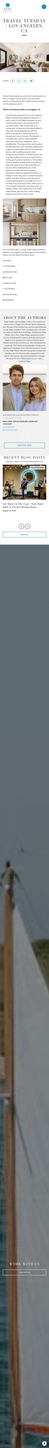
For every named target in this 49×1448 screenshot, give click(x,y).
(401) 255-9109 (8, 427)
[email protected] (10, 272)
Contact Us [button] (24, 1272)
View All (25, 535)
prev (21, 436)
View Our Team (24, 445)
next (27, 436)
